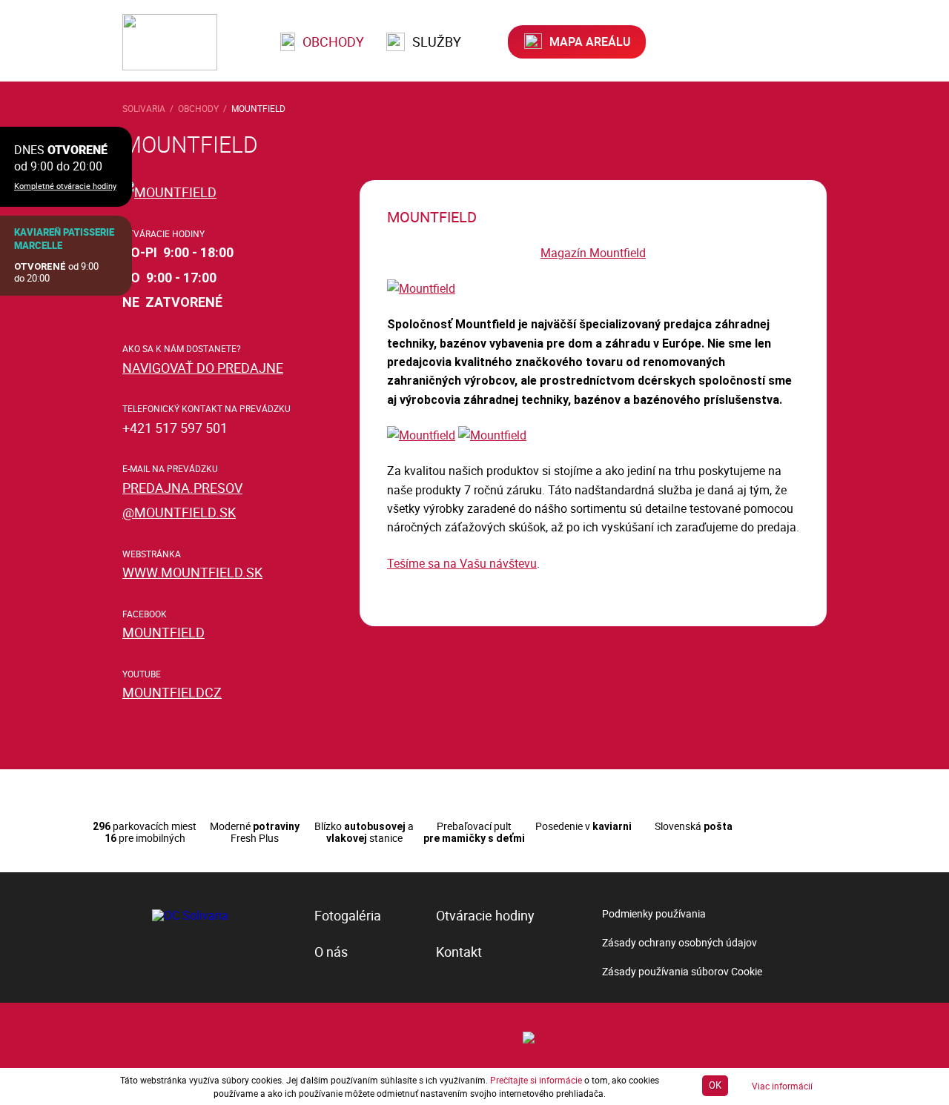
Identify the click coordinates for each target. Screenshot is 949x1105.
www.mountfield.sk (192, 572)
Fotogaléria (347, 915)
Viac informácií (782, 1085)
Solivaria (143, 108)
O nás (331, 951)
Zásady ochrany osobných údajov (679, 942)
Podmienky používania (654, 913)
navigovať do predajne (202, 367)
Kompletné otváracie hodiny (65, 185)
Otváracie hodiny (485, 915)
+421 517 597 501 (175, 428)
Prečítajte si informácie (536, 1080)
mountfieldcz (172, 692)
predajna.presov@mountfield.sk (182, 500)
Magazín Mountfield (593, 253)
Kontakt (459, 951)
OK (715, 1085)
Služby (435, 41)
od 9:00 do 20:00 (56, 272)
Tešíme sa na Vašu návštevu (462, 563)
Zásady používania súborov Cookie (682, 971)
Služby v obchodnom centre (188, 777)
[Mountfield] (421, 288)
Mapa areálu (588, 41)
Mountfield (258, 108)
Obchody (332, 41)
